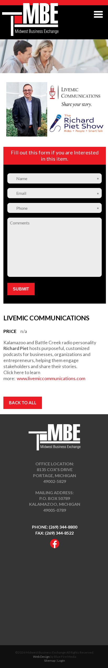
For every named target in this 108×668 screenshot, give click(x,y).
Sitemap (49, 660)
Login (61, 660)
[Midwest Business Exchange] (30, 34)
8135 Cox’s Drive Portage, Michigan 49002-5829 (54, 475)
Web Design (41, 657)
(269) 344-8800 (63, 526)
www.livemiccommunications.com (51, 378)
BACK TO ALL (22, 402)
